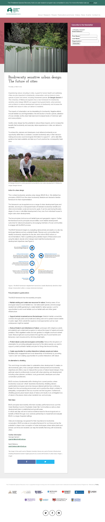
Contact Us (96, 15)
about (91, 3)
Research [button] (47, 15)
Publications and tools (66, 15)
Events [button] (88, 15)
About (40, 15)
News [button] (83, 15)
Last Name (75, 38)
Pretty (97, 484)
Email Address (77, 31)
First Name (76, 36)
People (54, 15)
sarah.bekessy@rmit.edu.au (17, 446)
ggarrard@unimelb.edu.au (17, 439)
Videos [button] (77, 15)
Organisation (76, 41)
